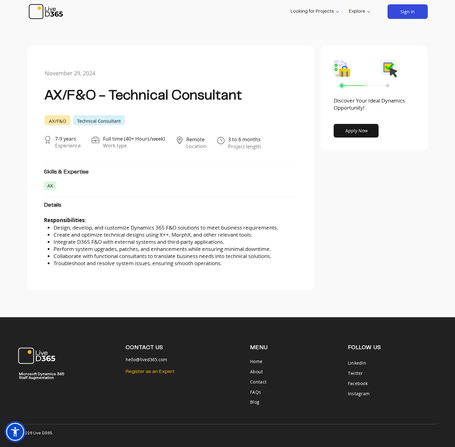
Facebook (358, 383)
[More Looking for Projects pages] (337, 11)
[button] (15, 432)
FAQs (255, 392)
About (256, 372)
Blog (254, 402)
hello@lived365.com (146, 359)
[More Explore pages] (368, 11)
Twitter (355, 373)
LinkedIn (357, 363)
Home (257, 361)
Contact (258, 382)
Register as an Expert (150, 371)
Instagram (359, 394)
